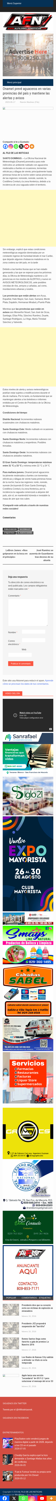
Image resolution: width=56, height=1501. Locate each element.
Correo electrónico (14, 642)
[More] (31, 146)
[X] (21, 146)
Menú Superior (14, 3)
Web (24, 649)
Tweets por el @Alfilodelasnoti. (18, 1409)
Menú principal (14, 82)
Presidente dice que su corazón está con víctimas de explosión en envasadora (37, 1308)
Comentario (14, 596)
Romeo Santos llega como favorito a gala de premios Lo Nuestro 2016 (35, 1342)
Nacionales (25, 529)
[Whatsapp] (16, 146)
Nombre (12, 632)
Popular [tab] (11, 1298)
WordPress (19, 1495)
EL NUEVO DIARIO (25, 533)
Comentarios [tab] (29, 1298)
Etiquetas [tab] (45, 1298)
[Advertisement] (28, 218)
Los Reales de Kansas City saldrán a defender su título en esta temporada (37, 1360)
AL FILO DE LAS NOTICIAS (30, 1492)
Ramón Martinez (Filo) (29, 102)
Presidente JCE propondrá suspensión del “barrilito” (34, 1325)
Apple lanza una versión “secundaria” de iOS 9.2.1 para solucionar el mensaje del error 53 (37, 1378)
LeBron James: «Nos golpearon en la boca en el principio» (15, 553)
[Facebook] (5, 146)
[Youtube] (26, 146)
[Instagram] (10, 146)
